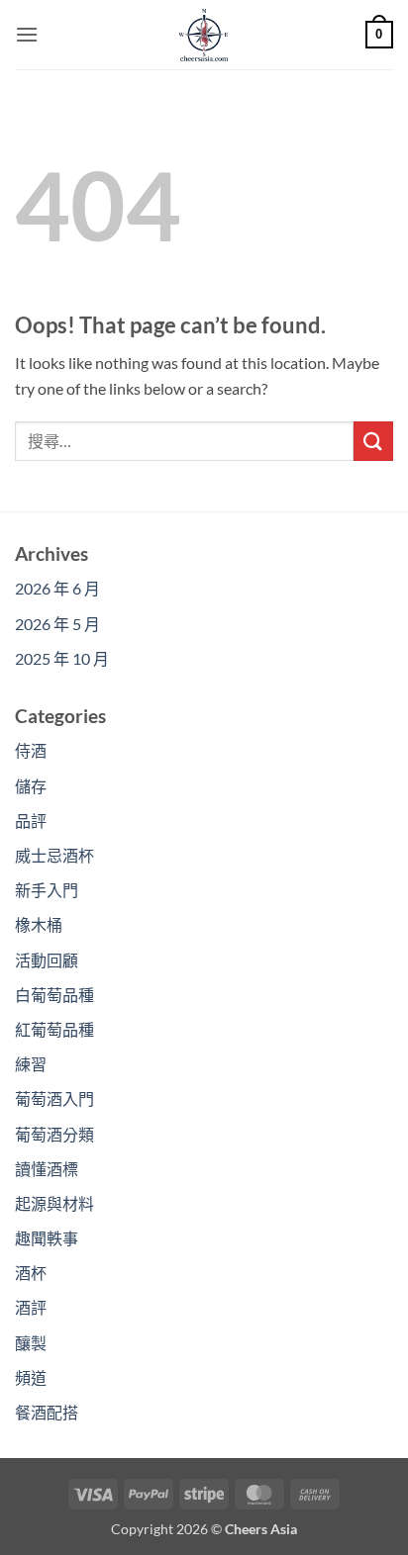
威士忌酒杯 (54, 855)
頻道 (31, 1377)
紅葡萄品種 (54, 1029)
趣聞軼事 (46, 1238)
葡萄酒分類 (54, 1134)
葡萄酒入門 (54, 1098)
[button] (27, 34)
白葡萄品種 (54, 994)
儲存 (31, 786)
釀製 (31, 1342)
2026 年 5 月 (57, 623)
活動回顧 (46, 960)
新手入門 (46, 889)
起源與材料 (54, 1203)
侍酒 (31, 750)
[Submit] (373, 440)
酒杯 (31, 1272)
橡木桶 (38, 924)
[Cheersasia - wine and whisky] (204, 34)
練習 (31, 1063)
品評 (31, 820)
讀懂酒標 (46, 1168)
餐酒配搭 (46, 1412)
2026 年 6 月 (57, 588)
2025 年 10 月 (62, 658)
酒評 (31, 1307)
